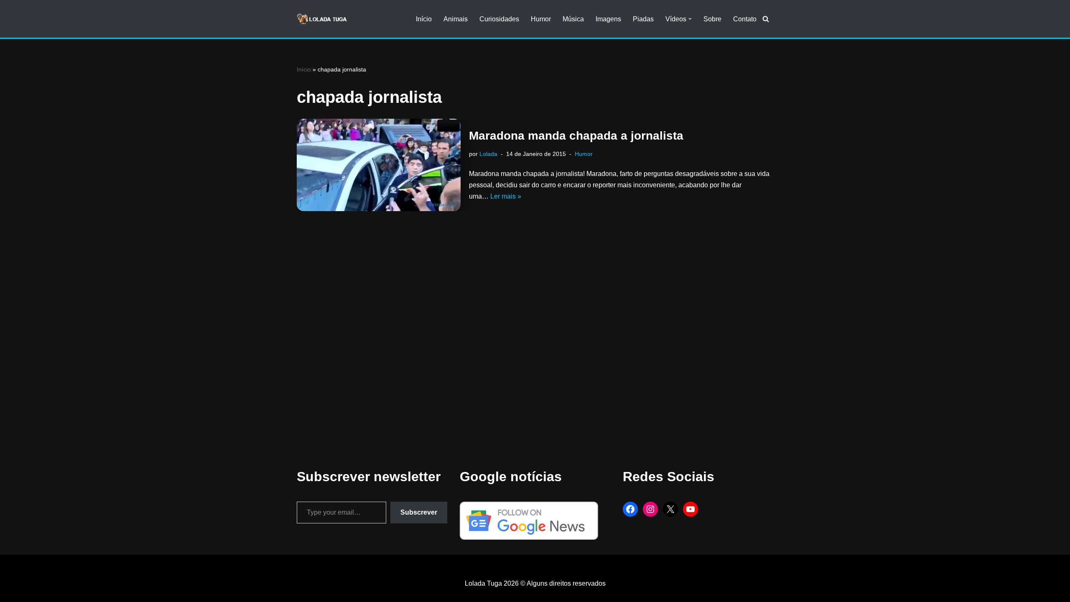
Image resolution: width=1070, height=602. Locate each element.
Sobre (712, 19)
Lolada (488, 153)
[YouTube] (690, 509)
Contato (745, 19)
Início (424, 19)
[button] (690, 18)
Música (573, 19)
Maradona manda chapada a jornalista (576, 135)
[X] (670, 509)
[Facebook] (630, 509)
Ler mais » (505, 196)
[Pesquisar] (765, 18)
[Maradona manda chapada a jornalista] (379, 165)
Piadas (643, 19)
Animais (455, 19)
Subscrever (418, 512)
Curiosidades (499, 19)
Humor (541, 19)
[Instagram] (650, 509)
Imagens (608, 19)
